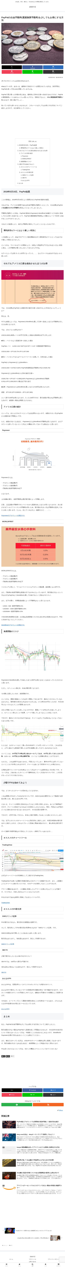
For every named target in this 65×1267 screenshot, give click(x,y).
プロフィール (32, 1259)
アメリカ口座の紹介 (27, 153)
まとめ (21, 183)
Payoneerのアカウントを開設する (13, 515)
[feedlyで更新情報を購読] (16, 1104)
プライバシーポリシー (54, 1259)
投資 (8, 1056)
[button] (53, 72)
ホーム (11, 1259)
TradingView (26, 169)
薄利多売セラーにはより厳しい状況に (32, 148)
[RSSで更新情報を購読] (48, 1104)
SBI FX (24, 178)
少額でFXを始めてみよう (26, 164)
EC (4, 1056)
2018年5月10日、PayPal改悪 (28, 145)
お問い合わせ (32, 1261)
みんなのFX (25, 180)
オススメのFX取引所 (27, 172)
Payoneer (25, 156)
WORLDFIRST (26, 158)
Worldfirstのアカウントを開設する (13, 625)
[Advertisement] (32, 124)
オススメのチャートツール (29, 167)
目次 (30, 141)
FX (13, 1056)
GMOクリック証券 (28, 175)
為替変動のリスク (26, 161)
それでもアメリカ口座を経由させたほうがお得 (33, 150)
